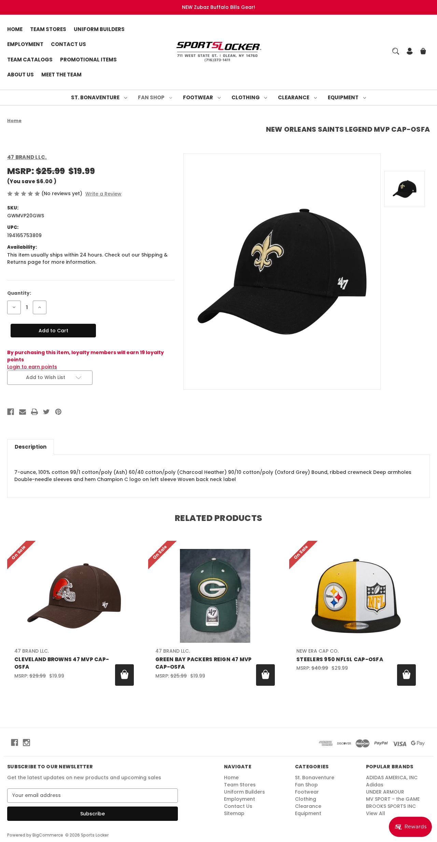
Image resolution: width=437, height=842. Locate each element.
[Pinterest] (58, 412)
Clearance (294, 97)
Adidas (374, 784)
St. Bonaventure (96, 97)
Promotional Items (88, 59)
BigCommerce (47, 835)
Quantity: (19, 293)
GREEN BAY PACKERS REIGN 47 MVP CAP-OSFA (203, 663)
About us (20, 74)
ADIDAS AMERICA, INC (392, 777)
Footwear (198, 97)
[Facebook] (10, 412)
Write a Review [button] (103, 193)
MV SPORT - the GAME (393, 799)
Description (30, 446)
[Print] (34, 412)
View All (375, 813)
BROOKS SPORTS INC (391, 806)
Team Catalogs (30, 59)
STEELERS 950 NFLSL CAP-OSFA (339, 659)
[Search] (396, 51)
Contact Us (68, 44)
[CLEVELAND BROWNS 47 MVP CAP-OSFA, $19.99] (74, 596)
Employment (25, 44)
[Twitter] (46, 412)
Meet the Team (61, 74)
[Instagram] (26, 742)
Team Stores (48, 29)
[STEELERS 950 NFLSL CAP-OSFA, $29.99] (356, 596)
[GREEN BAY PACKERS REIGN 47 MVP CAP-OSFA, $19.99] (215, 596)
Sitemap (234, 813)
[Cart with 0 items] (423, 52)
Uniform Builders (99, 29)
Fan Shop (152, 97)
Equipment (344, 97)
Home (15, 29)
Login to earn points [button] (32, 366)
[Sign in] (410, 52)
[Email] (22, 412)
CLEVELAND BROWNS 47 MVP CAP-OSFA (61, 663)
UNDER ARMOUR (385, 791)
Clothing (246, 97)
